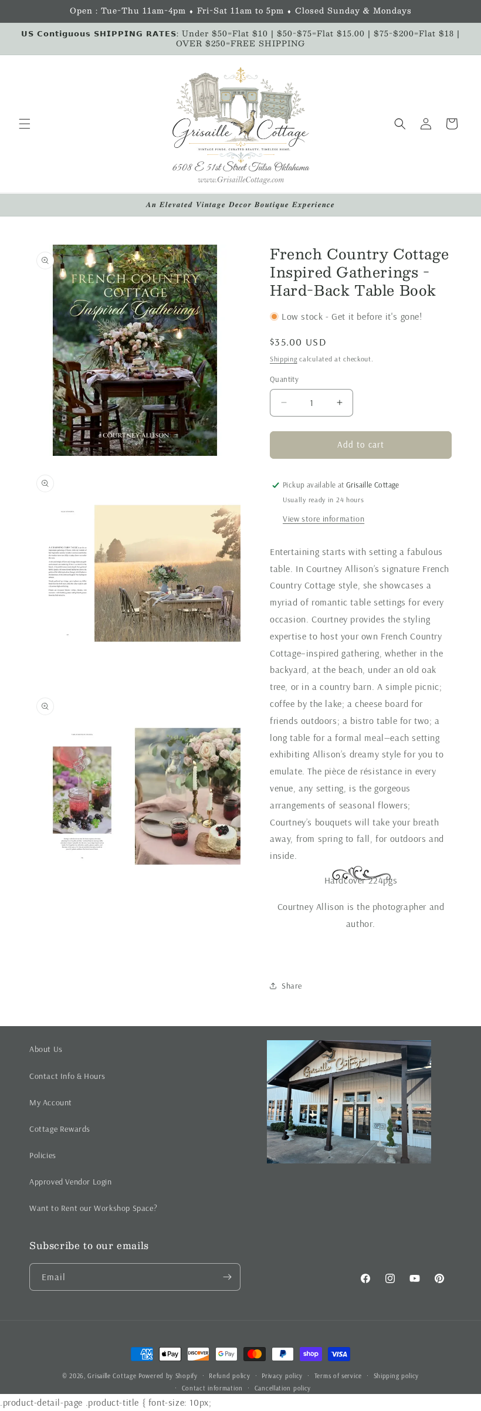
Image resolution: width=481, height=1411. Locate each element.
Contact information (212, 1388)
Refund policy (229, 1376)
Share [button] (292, 985)
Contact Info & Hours (67, 1076)
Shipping (283, 358)
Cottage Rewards (59, 1129)
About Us (46, 1049)
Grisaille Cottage (111, 1376)
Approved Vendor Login (70, 1181)
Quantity (284, 379)
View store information (323, 518)
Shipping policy (396, 1376)
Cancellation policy (283, 1388)
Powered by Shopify (168, 1376)
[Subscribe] (227, 1277)
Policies (42, 1155)
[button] (25, 124)
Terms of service (338, 1376)
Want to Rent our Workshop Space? (93, 1208)
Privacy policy (282, 1376)
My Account (50, 1102)
